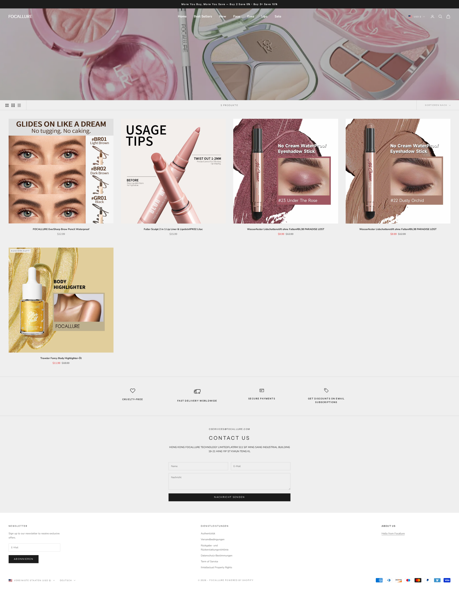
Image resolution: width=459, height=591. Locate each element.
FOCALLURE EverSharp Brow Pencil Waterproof (61, 229)
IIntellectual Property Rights (216, 567)
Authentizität (208, 533)
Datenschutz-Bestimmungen (216, 555)
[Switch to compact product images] (19, 105)
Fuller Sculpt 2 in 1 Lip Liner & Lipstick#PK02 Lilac (173, 229)
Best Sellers (203, 16)
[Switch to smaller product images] (13, 105)
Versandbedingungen (212, 539)
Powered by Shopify (239, 580)
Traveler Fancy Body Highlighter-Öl (61, 358)
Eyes (250, 16)
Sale (278, 16)
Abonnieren (23, 559)
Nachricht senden (229, 497)
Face (236, 16)
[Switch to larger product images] (7, 105)
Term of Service (209, 561)
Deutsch (66, 580)
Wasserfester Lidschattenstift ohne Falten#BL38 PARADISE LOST (285, 229)
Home (182, 16)
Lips (264, 16)
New (222, 16)
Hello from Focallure (393, 533)
